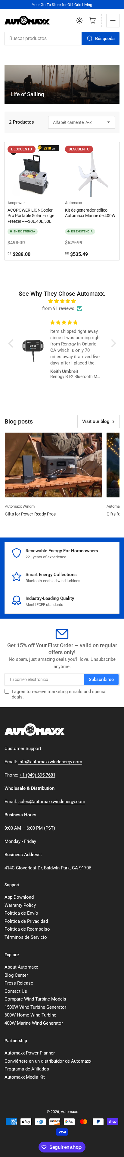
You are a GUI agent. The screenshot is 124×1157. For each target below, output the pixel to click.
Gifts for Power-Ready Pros (30, 514)
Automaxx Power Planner (30, 1053)
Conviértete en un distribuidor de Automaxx (48, 1061)
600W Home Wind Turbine (30, 1015)
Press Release (19, 983)
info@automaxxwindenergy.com (50, 762)
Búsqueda (105, 38)
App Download (19, 897)
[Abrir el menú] (112, 20)
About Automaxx (21, 967)
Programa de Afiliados (27, 1069)
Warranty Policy (20, 905)
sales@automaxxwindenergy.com (51, 801)
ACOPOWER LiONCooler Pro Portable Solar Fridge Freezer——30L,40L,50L (31, 215)
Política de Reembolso (27, 929)
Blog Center (16, 975)
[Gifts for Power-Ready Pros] (53, 465)
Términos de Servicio (26, 937)
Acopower (16, 202)
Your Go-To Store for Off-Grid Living (62, 4)
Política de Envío (21, 913)
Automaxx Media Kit (25, 1077)
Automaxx (73, 202)
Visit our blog (96, 421)
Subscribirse (101, 679)
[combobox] (62, 38)
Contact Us (16, 991)
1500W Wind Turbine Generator (35, 1007)
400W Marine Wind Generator (34, 1023)
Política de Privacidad (26, 921)
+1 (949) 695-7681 (37, 775)
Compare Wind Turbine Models (35, 999)
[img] (62, 301)
